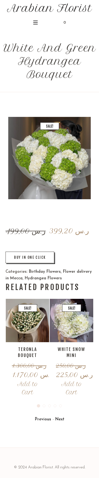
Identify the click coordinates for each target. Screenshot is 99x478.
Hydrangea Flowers (43, 278)
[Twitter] (56, 458)
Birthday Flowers (45, 272)
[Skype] (63, 458)
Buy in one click (30, 257)
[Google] (49, 458)
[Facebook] (42, 458)
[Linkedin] (35, 458)
